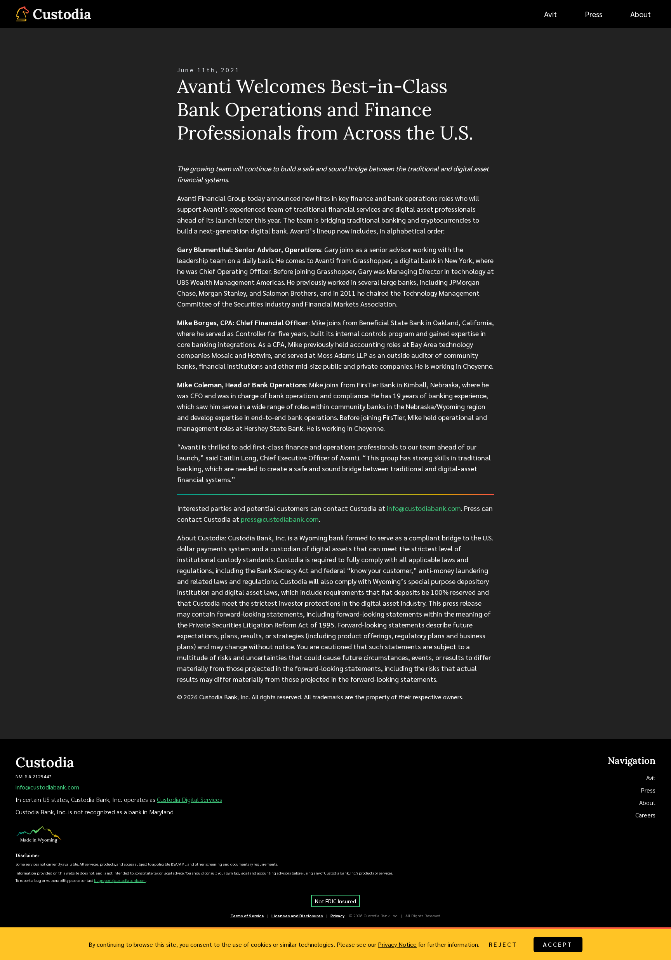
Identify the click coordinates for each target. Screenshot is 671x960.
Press (648, 790)
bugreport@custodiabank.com (120, 880)
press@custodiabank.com (280, 518)
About (647, 802)
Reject (503, 944)
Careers (645, 815)
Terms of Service (247, 915)
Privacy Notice (397, 944)
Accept (558, 944)
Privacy (337, 915)
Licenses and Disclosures (297, 915)
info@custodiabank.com (424, 508)
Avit (650, 778)
